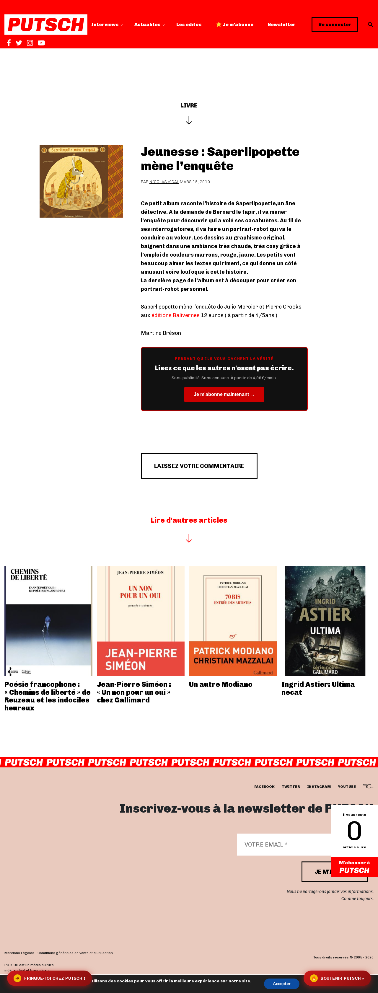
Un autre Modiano (220, 684)
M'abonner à (354, 862)
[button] (371, 24)
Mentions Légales (19, 953)
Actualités (147, 24)
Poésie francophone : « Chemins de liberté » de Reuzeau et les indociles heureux (47, 696)
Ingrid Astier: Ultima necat (318, 688)
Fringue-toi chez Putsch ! (50, 978)
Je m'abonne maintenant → (224, 394)
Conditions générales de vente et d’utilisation (75, 953)
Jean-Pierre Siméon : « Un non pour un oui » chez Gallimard (134, 692)
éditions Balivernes (175, 315)
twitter (291, 787)
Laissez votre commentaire (199, 465)
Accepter (282, 984)
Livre (189, 105)
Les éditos (189, 24)
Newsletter (282, 24)
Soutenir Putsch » (337, 978)
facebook (264, 787)
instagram (319, 787)
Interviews (105, 24)
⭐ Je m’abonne (234, 24)
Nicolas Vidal (164, 181)
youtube (347, 787)
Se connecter (334, 24)
